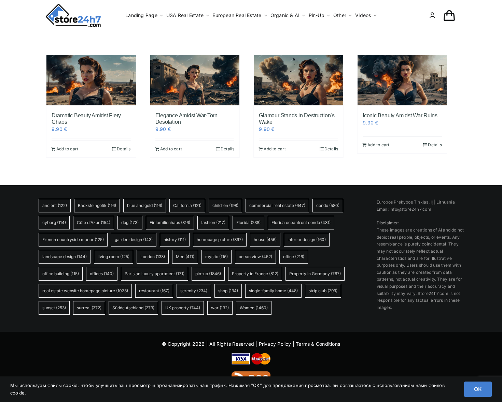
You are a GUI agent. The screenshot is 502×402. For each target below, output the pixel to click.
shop (228, 290)
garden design (134, 239)
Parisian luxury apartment (154, 273)
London (152, 256)
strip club (323, 290)
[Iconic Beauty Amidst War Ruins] (402, 80)
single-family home (273, 290)
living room (113, 256)
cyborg (54, 222)
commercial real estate (277, 205)
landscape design (64, 256)
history (175, 239)
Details (123, 148)
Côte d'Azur (93, 222)
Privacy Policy (275, 344)
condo (327, 205)
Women (254, 307)
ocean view (255, 256)
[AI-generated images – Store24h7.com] (73, 6)
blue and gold (144, 205)
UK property (182, 307)
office (293, 256)
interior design (307, 239)
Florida (248, 222)
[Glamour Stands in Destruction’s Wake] (298, 80)
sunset (54, 307)
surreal (89, 307)
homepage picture (220, 239)
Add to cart (67, 148)
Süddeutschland (133, 307)
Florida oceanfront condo (301, 222)
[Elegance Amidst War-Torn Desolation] (195, 80)
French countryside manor (73, 239)
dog (130, 222)
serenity (193, 290)
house (265, 239)
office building (60, 273)
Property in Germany (315, 273)
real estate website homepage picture (85, 290)
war (220, 307)
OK (478, 389)
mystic (216, 256)
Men (185, 256)
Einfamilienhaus (170, 222)
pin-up (208, 273)
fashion (213, 222)
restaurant (154, 290)
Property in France (255, 273)
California (187, 205)
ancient (54, 205)
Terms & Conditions (318, 344)
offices (102, 273)
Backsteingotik (97, 205)
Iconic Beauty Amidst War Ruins (400, 115)
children (225, 205)
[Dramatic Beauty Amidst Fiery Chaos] (91, 80)
